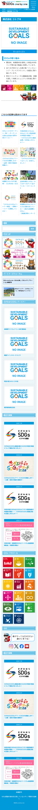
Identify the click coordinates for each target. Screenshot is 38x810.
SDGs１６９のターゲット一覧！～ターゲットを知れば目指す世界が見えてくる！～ (10, 134)
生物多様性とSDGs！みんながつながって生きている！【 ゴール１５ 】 (28, 184)
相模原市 (19, 792)
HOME (4, 9)
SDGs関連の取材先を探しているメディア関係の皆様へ (19, 797)
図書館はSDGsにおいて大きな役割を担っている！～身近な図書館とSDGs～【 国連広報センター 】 (28, 208)
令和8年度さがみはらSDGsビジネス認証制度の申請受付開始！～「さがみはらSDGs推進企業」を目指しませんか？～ (28, 136)
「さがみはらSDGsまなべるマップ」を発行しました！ (28, 160)
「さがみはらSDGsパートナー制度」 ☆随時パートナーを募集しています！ (10, 207)
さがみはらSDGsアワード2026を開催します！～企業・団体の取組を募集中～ (10, 161)
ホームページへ (19, 51)
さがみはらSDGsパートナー (15, 9)
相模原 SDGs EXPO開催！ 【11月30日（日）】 (10, 182)
